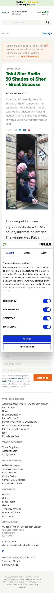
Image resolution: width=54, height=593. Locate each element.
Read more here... (30, 56)
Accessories (8, 516)
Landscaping (9, 501)
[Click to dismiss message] (47, 45)
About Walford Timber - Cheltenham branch (25, 403)
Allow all (27, 339)
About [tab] (44, 253)
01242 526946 (9, 541)
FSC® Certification (11, 414)
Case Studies (9, 407)
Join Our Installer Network (16, 429)
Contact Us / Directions (14, 479)
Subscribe (43, 377)
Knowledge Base (11, 436)
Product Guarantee (12, 483)
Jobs (4, 432)
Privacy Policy (17, 378)
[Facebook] (24, 130)
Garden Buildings (11, 512)
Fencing (6, 494)
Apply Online (9, 454)
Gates (5, 498)
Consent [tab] (10, 253)
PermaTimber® (10, 418)
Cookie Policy (7, 381)
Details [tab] (27, 253)
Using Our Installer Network (17, 425)
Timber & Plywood (11, 508)
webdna (22, 587)
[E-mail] (16, 130)
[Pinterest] (29, 130)
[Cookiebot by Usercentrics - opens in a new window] (39, 244)
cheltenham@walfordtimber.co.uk (20, 545)
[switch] (47, 309)
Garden (6, 505)
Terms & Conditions (12, 469)
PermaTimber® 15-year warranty (19, 421)
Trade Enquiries (10, 447)
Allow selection (27, 347)
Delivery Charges (11, 465)
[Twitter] (20, 130)
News (5, 411)
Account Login (9, 450)
